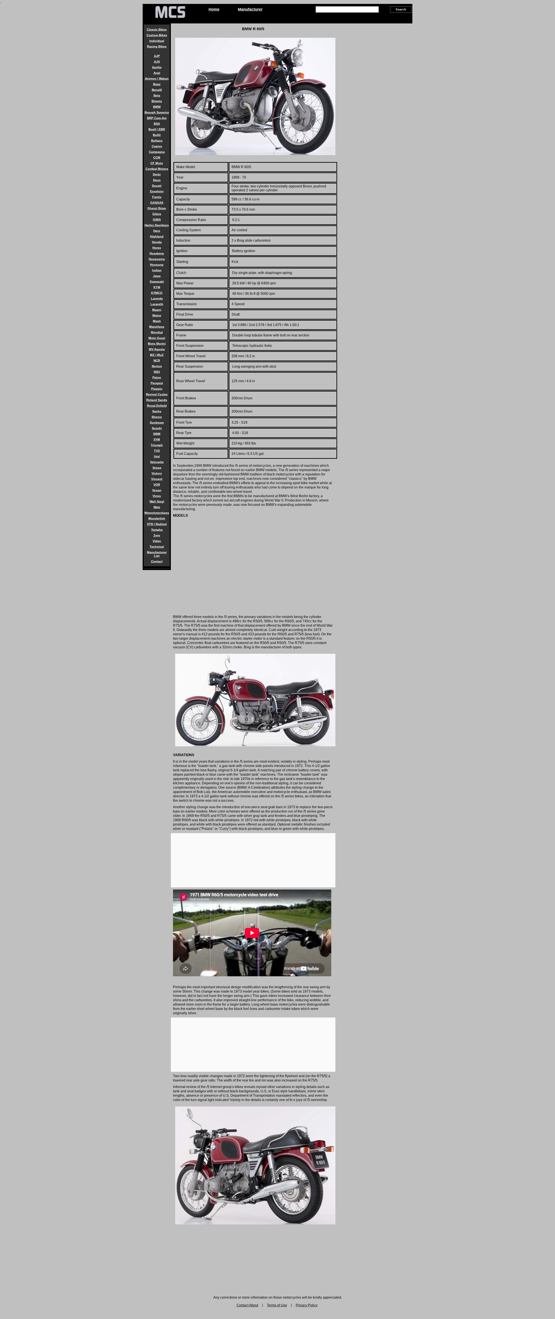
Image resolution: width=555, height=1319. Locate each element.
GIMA (157, 219)
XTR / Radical (157, 524)
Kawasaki (157, 281)
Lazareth (156, 304)
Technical (157, 546)
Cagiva (157, 146)
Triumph (157, 445)
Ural (157, 456)
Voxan (156, 490)
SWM (156, 434)
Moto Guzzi (157, 338)
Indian (157, 270)
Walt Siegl (157, 501)
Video (157, 541)
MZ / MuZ (157, 355)
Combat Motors (156, 168)
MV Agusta (157, 349)
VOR (156, 484)
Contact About (247, 1305)
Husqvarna (157, 259)
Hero (156, 231)
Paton (156, 377)
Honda (157, 242)
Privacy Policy (307, 1305)
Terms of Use (277, 1305)
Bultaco (157, 140)
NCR (156, 360)
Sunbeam (157, 422)
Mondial (157, 332)
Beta (156, 95)
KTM (156, 287)
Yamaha (157, 529)
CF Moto (156, 163)
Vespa (156, 467)
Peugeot (157, 383)
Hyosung (156, 264)
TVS (157, 450)
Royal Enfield (157, 405)
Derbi (157, 174)
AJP (157, 56)
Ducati (157, 185)
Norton (157, 366)
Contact (157, 561)
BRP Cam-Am (156, 118)
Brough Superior (157, 112)
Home (214, 9)
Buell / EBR (157, 129)
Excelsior (157, 191)
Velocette (157, 462)
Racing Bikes (156, 46)
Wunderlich (156, 518)
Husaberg (157, 253)
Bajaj (156, 84)
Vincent (156, 479)
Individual (156, 41)
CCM (156, 157)
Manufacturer (250, 9)
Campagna (157, 152)
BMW (157, 106)
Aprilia (157, 67)
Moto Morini (157, 343)
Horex (156, 247)
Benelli (157, 90)
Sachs (156, 411)
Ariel (156, 73)
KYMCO (156, 293)
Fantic (157, 197)
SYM (156, 439)
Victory (157, 473)
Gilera (156, 214)
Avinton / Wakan (157, 78)
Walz (156, 507)
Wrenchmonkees (156, 512)
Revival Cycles (157, 394)
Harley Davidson (157, 225)
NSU (157, 372)
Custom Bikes (157, 35)
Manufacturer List (157, 554)
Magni (156, 309)
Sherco (157, 417)
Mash (157, 321)
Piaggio (156, 388)
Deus (157, 180)
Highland (156, 236)
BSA (157, 123)
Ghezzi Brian (156, 208)
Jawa (157, 276)
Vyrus (157, 496)
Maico (156, 315)
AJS (157, 61)
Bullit (157, 135)
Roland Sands (156, 400)
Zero (156, 535)
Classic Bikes (157, 29)
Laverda (157, 298)
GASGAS (156, 202)
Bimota (157, 101)
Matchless (156, 326)
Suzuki (157, 428)
